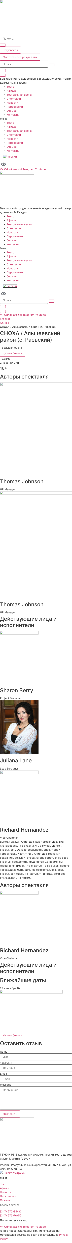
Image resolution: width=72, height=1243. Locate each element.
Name (3, 1051)
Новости (12, 102)
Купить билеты (12, 353)
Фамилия (6, 1062)
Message (5, 1084)
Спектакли (14, 98)
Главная (5, 318)
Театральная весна (19, 94)
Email (3, 1073)
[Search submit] (3, 45)
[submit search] (51, 64)
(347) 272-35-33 (11, 1211)
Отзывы (12, 110)
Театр (10, 86)
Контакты (13, 114)
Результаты (10, 50)
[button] (36, 119)
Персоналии (15, 106)
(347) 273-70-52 (10, 1215)
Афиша (11, 90)
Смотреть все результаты (20, 57)
